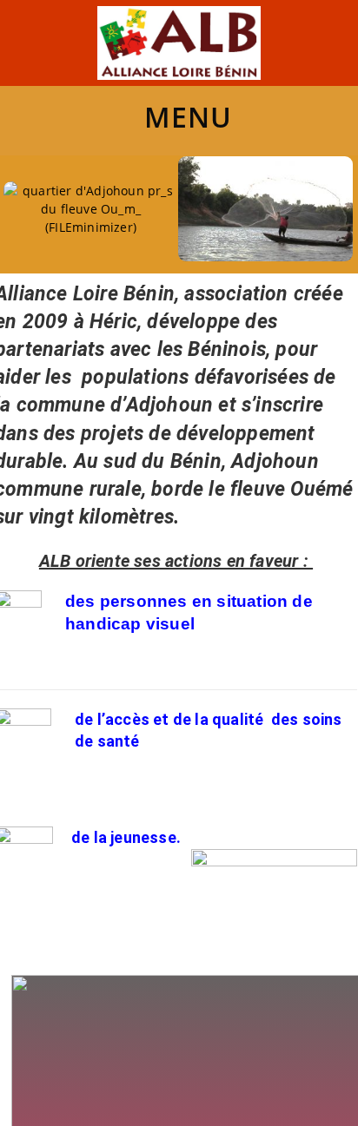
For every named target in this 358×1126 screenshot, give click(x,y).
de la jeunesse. (126, 837)
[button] (42, 210)
